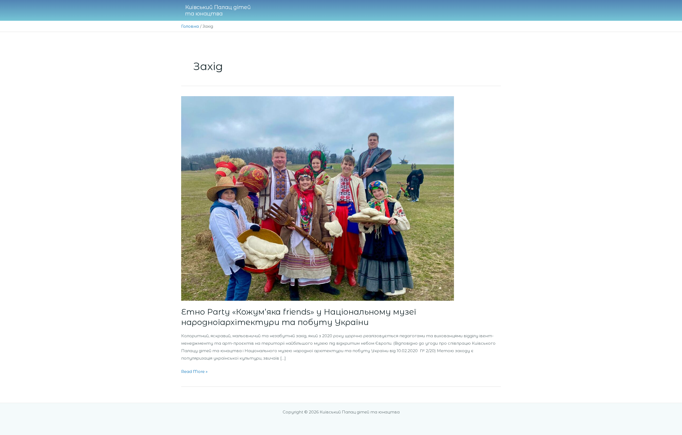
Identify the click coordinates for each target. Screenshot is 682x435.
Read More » (194, 371)
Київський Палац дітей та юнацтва (218, 10)
